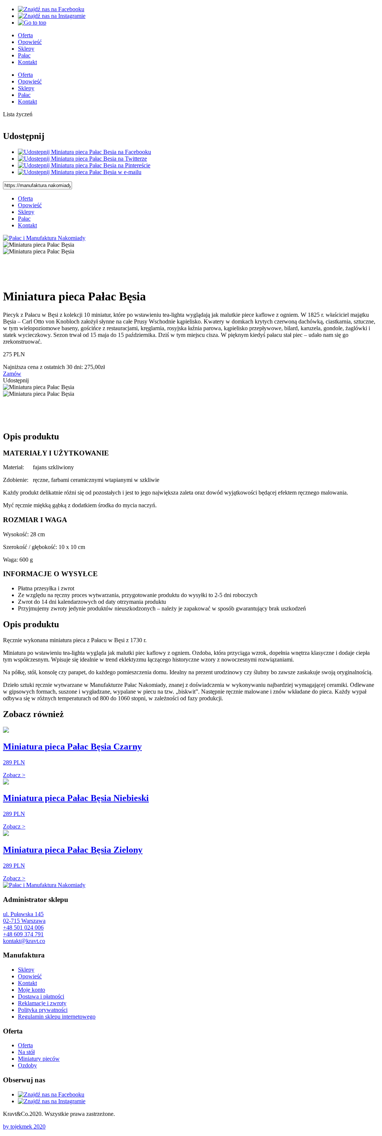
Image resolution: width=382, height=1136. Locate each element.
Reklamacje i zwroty (42, 1003)
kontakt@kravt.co (24, 941)
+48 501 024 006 (23, 927)
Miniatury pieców (39, 1058)
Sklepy (26, 48)
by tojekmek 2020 (24, 1126)
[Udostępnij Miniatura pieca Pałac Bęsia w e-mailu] (79, 172)
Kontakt (27, 62)
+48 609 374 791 (23, 934)
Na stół (26, 1052)
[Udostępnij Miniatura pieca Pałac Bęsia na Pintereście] (84, 165)
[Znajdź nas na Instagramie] (51, 16)
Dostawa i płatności (41, 996)
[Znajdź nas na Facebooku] (51, 9)
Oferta (25, 35)
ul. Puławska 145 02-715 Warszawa (24, 917)
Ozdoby (27, 1065)
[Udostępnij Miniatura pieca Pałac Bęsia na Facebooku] (84, 152)
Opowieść (30, 42)
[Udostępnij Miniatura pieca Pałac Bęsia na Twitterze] (82, 158)
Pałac (24, 55)
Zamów (12, 373)
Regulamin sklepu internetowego (57, 1016)
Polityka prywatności (43, 1010)
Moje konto (31, 990)
